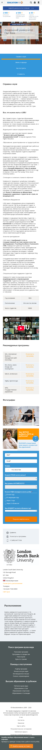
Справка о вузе (21, 56)
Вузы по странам (21, 659)
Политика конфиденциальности (21, 735)
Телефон (8, 466)
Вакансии (21, 723)
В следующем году (13, 497)
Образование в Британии (21, 691)
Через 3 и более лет (13, 503)
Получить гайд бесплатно (21, 519)
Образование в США (21, 688)
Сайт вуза (6, 592)
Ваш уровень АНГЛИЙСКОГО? (15, 483)
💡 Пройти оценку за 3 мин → (21, 746)
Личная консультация (21, 671)
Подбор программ (21, 669)
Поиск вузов (21, 657)
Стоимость (21, 74)
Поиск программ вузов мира (21, 647)
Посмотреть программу (30, 355)
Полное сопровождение (21, 676)
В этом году (10, 494)
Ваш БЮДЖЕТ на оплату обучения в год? (18, 508)
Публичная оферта (21, 732)
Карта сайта (21, 726)
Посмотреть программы (18, 536)
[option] (21, 416)
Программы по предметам (21, 654)
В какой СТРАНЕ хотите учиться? (15, 475)
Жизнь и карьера (21, 62)
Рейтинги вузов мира (21, 686)
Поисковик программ (21, 652)
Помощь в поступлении (21, 664)
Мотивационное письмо (21, 674)
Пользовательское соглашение (21, 729)
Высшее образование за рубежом (21, 681)
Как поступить (21, 68)
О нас (21, 717)
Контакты (21, 720)
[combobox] (8, 470)
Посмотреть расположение (12, 583)
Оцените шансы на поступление (19, 8)
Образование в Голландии (21, 693)
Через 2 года (11, 500)
